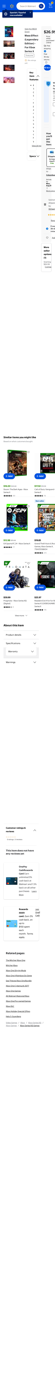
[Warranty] (32, 651)
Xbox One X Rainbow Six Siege (19, 975)
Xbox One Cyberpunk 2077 (17, 986)
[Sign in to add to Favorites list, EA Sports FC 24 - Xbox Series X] (28, 506)
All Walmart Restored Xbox (17, 996)
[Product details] (35, 635)
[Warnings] (35, 662)
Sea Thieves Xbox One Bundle (19, 980)
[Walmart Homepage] (11, 6)
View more (19, 615)
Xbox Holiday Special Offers (18, 1011)
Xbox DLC (10, 1006)
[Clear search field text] (37, 6)
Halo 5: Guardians (13, 1016)
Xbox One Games (13, 991)
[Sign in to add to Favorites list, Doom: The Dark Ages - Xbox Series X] (28, 452)
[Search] (41, 6)
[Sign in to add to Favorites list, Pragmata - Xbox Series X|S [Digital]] (28, 563)
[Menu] (4, 6)
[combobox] (30, 6)
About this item (14, 625)
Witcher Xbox (12, 965)
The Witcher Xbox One (15, 960)
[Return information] (45, 62)
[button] (31, 76)
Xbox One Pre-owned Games (18, 1001)
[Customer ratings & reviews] (35, 829)
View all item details (40, 146)
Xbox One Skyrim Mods (16, 970)
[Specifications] (35, 643)
